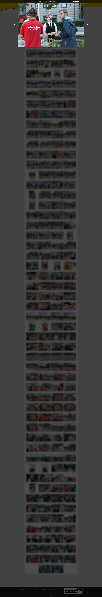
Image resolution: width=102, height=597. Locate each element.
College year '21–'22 (45, 1)
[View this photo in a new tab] (76, 1)
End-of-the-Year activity (52, 1)
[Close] (78, 1)
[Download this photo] (74, 1)
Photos (39, 1)
